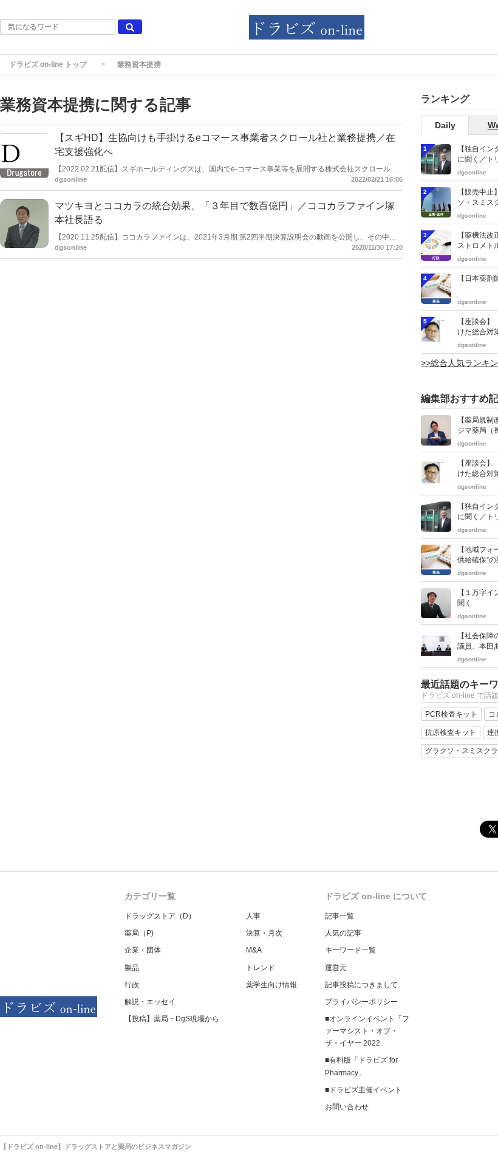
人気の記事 (343, 933)
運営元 (336, 967)
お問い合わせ (347, 1107)
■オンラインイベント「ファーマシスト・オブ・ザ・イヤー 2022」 (367, 1031)
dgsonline (71, 179)
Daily (445, 125)
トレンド (260, 967)
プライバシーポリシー (361, 1002)
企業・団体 (142, 950)
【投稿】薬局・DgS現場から (171, 1019)
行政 (131, 985)
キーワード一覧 (350, 950)
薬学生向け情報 (271, 985)
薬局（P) (139, 933)
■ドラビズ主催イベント (363, 1090)
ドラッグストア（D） (160, 916)
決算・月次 (264, 933)
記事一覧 (339, 916)
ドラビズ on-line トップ (48, 64)
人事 (253, 916)
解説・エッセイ (150, 1002)
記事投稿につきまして (361, 985)
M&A (254, 950)
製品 (131, 967)
